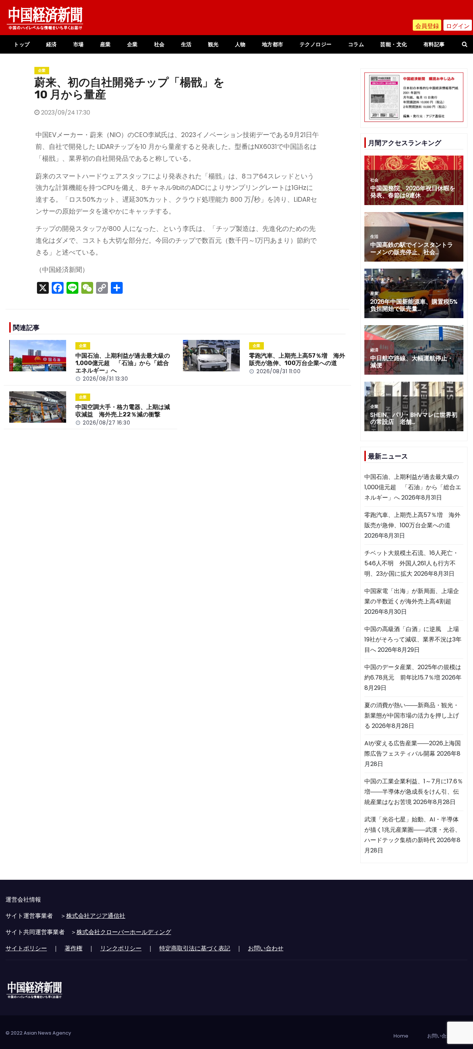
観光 (213, 44)
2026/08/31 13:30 (105, 378)
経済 (51, 44)
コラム (356, 44)
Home (401, 1035)
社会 (159, 44)
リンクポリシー (121, 948)
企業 (132, 44)
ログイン (458, 26)
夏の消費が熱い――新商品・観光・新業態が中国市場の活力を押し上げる (411, 715)
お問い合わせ (265, 948)
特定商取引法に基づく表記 (194, 948)
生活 (186, 44)
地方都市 (272, 44)
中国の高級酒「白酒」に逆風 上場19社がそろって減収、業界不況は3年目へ (413, 639)
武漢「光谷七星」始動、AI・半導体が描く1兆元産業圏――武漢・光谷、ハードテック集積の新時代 (412, 829)
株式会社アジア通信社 (95, 916)
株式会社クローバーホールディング (123, 932)
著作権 (73, 948)
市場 (78, 44)
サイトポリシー (26, 948)
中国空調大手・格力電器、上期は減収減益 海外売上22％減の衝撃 (122, 410)
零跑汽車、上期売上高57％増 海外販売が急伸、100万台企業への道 (297, 359)
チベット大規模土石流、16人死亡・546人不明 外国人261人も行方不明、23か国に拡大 (411, 563)
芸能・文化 (393, 44)
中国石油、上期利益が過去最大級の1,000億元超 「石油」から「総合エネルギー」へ (122, 363)
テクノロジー (316, 44)
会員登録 (427, 26)
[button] (464, 44)
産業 (105, 44)
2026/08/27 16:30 (106, 422)
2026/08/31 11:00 (278, 371)
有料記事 (434, 44)
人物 (240, 44)
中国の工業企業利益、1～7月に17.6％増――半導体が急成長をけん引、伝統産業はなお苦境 (413, 791)
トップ (22, 44)
